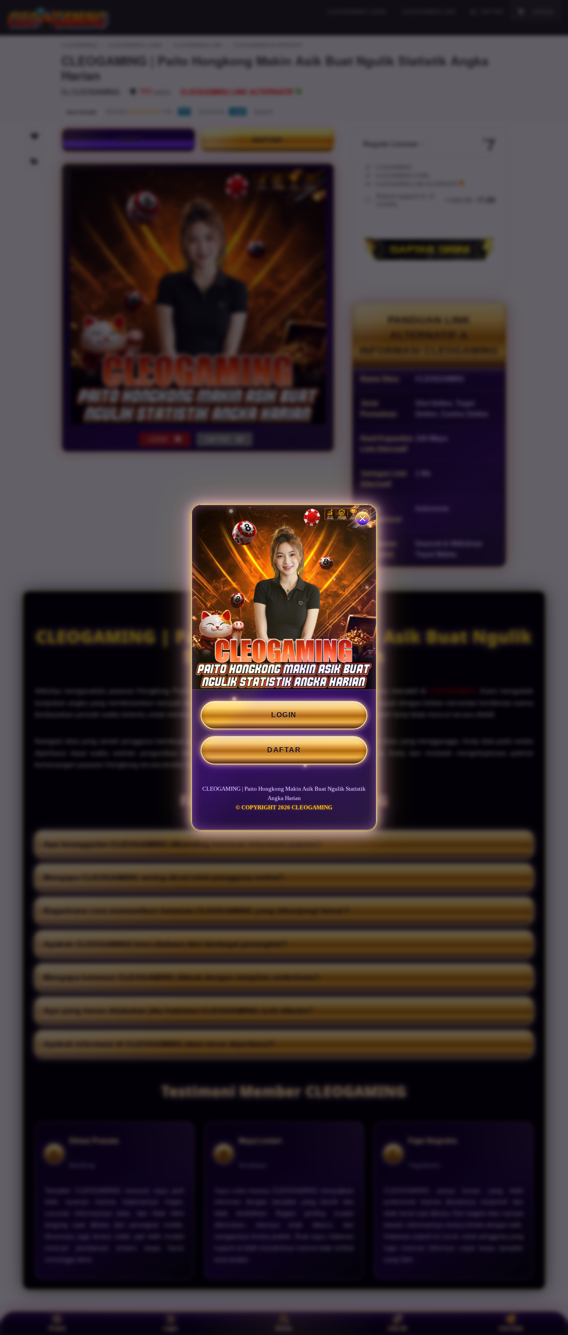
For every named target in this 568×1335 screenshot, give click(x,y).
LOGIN (284, 715)
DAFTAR (284, 750)
